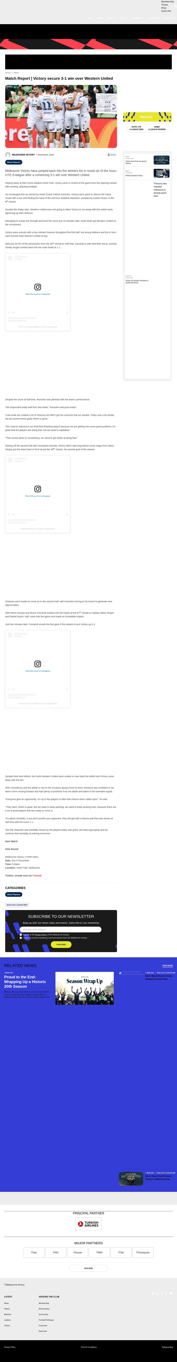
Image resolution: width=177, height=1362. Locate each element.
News (16, 72)
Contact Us (169, 18)
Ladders (7, 1320)
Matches (7, 1314)
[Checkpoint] (143, 1252)
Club (122, 18)
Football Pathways (46, 1320)
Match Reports (13, 162)
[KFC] (56, 1252)
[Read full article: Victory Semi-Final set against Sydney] (161, 160)
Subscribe (61, 944)
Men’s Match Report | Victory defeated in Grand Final (158, 977)
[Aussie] (77, 1252)
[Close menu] (169, 1354)
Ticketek (37, 875)
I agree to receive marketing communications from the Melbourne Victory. (56, 938)
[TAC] (121, 1252)
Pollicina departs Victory (134, 176)
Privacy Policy (41, 934)
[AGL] (34, 1252)
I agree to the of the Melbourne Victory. (47, 934)
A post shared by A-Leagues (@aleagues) (38, 529)
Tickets (7, 1325)
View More (167, 966)
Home (8, 72)
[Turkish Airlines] (88, 1224)
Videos (7, 1309)
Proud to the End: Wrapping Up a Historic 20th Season (25, 981)
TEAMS (110, 18)
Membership (44, 1303)
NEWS (90, 18)
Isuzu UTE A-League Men (17, 905)
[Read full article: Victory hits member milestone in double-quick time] (161, 279)
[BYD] (99, 1252)
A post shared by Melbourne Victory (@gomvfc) (37, 327)
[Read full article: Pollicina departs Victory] (161, 173)
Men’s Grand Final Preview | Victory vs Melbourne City (158, 1177)
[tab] (136, 128)
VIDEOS (100, 18)
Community (136, 18)
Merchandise (44, 1309)
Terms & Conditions (89, 1347)
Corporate (154, 18)
